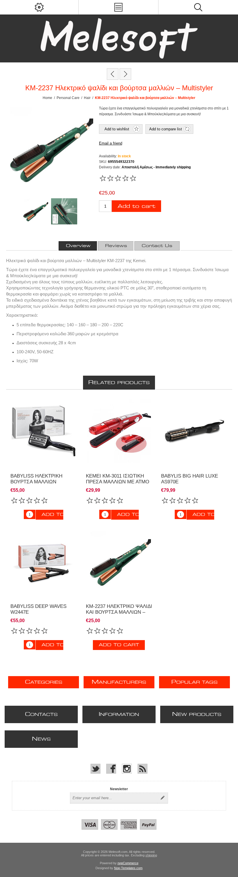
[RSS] (142, 768)
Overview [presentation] (78, 246)
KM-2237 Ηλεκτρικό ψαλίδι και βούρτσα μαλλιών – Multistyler (119, 612)
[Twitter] (95, 768)
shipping (151, 855)
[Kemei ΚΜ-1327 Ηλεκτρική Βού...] (125, 74)
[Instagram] (126, 768)
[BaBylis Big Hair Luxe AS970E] (194, 431)
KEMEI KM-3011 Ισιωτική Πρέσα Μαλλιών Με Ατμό (117, 479)
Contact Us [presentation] (157, 246)
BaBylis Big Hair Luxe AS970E (189, 479)
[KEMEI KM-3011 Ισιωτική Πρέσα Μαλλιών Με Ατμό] (119, 431)
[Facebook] (111, 768)
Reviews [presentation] (116, 246)
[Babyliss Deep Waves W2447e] (112, 74)
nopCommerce (128, 863)
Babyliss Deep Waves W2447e (38, 609)
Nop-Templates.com (128, 868)
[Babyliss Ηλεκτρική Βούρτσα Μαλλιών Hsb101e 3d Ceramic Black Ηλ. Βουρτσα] (43, 431)
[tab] (78, 246)
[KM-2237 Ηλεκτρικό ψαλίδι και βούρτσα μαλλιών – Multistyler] (119, 561)
